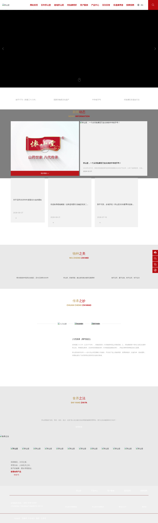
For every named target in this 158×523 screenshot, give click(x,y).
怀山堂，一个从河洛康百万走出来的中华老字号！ (102, 172)
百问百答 (106, 5)
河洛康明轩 (72, 5)
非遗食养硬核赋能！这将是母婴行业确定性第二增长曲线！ (72, 214)
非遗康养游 (118, 5)
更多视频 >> (45, 182)
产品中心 (95, 5)
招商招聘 (130, 5)
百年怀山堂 (46, 5)
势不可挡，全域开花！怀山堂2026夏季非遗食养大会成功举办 (121, 214)
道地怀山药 (59, 5)
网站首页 (34, 5)
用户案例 (84, 5)
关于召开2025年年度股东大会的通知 (27, 209)
